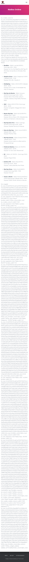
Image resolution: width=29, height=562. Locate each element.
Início (6, 555)
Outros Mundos (20, 555)
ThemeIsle (21, 558)
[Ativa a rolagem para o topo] (26, 559)
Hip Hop (12, 555)
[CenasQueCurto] (3, 2)
